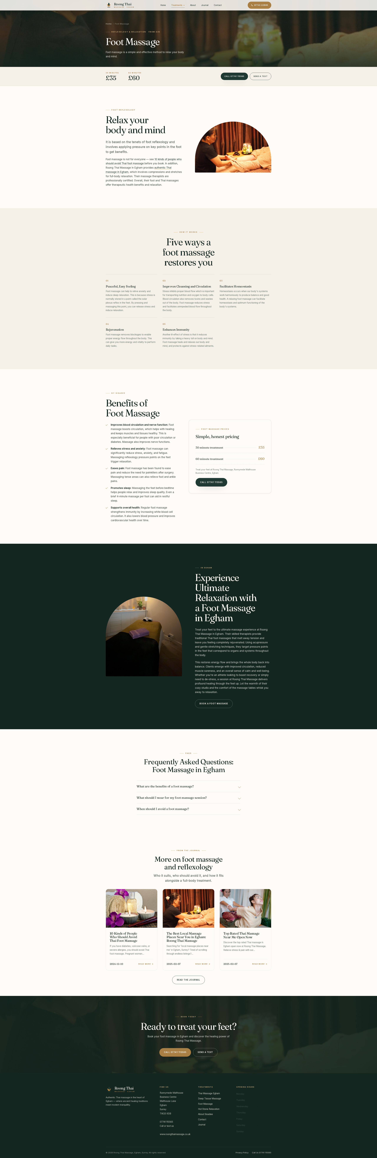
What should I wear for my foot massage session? (172, 798)
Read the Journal (188, 980)
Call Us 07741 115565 (261, 1152)
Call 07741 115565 (234, 76)
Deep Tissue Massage (209, 1098)
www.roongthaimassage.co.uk (175, 1134)
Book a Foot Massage (214, 703)
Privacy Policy (242, 1152)
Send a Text (260, 76)
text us (170, 1126)
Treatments (176, 5)
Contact (218, 5)
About (193, 5)
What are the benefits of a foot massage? (165, 786)
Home (163, 5)
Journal (204, 5)
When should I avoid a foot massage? (163, 809)
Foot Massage (205, 1103)
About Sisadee (205, 1114)
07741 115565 (261, 5)
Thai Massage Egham (209, 1093)
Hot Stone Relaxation (208, 1109)
